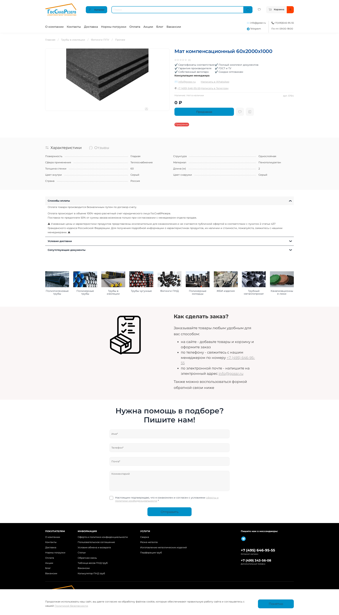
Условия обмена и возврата (94, 547)
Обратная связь (87, 558)
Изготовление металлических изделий (163, 547)
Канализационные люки (282, 292)
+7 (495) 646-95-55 (188, 88)
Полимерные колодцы (197, 292)
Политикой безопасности (71, 605)
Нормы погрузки (113, 26)
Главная (50, 39)
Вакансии (173, 26)
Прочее (120, 39)
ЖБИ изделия (226, 290)
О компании (54, 26)
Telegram (255, 28)
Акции (148, 26)
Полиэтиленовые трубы (57, 292)
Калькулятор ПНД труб (91, 573)
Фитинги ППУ (100, 39)
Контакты (74, 26)
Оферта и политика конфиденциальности (103, 537)
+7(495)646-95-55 (284, 23)
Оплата (134, 26)
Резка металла (149, 542)
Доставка (91, 26)
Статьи (82, 552)
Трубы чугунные (141, 290)
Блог (159, 26)
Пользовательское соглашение (96, 542)
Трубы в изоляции (73, 39)
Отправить (170, 512)
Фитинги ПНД (169, 290)
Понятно (276, 604)
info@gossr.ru (258, 23)
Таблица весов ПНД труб (93, 563)
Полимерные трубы (85, 292)
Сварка (144, 537)
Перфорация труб (151, 552)
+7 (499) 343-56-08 (256, 560)
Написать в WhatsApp (215, 81)
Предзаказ (204, 112)
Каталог (99, 9)
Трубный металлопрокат (254, 292)
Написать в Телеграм (214, 88)
